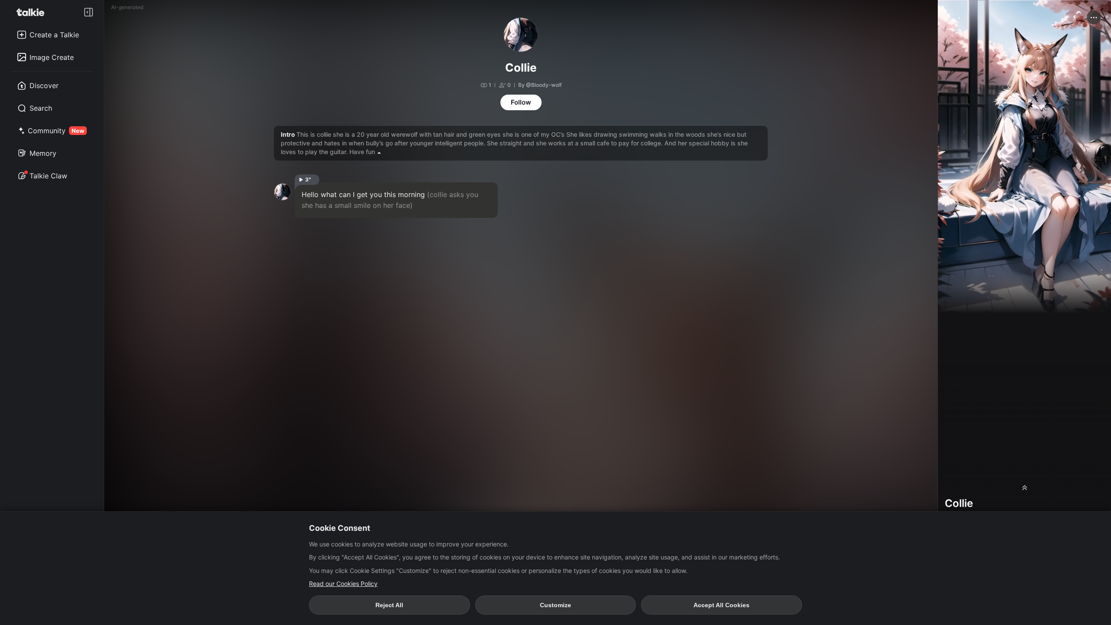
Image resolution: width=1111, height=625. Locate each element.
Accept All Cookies (721, 605)
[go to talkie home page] (33, 12)
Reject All (389, 605)
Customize (555, 605)
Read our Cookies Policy (343, 583)
